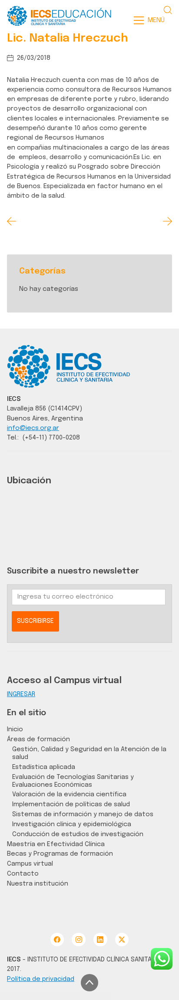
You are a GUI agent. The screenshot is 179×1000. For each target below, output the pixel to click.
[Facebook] (57, 939)
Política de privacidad (40, 979)
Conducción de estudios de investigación (77, 834)
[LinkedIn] (100, 939)
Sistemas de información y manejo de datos (82, 814)
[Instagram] (78, 939)
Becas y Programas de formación (60, 853)
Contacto (23, 873)
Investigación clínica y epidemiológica (71, 824)
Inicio (15, 729)
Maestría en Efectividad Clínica (56, 844)
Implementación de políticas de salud (71, 804)
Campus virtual (30, 863)
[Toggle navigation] (152, 20)
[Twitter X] (122, 939)
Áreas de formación (38, 739)
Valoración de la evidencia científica (69, 794)
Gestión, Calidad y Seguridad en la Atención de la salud (89, 753)
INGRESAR (21, 694)
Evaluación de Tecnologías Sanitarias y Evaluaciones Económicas (73, 781)
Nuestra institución (37, 883)
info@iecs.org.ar (33, 428)
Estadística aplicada (43, 767)
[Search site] (167, 10)
